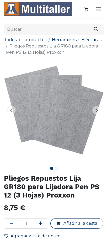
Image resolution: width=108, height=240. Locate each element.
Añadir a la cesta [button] (79, 223)
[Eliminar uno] (11, 223)
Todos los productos (25, 39)
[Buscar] (96, 29)
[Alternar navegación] (98, 9)
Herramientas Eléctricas (76, 39)
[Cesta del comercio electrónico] (85, 9)
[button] (11, 110)
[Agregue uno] (40, 223)
